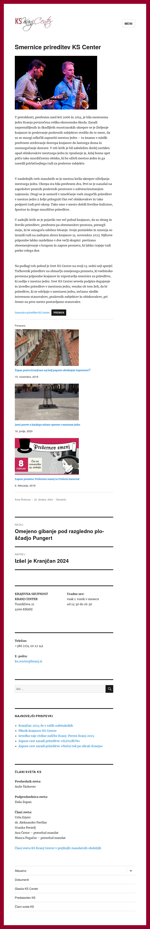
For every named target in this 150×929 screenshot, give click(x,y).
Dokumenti (22, 880)
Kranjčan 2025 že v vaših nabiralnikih (45, 725)
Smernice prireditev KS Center (32, 312)
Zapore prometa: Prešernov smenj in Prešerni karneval (47, 479)
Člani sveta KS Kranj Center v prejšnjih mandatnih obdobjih (58, 848)
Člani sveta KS (24, 906)
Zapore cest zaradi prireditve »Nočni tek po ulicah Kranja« (60, 746)
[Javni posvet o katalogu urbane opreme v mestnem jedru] (66, 402)
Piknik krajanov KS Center (37, 731)
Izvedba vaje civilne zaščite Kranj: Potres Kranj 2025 (56, 736)
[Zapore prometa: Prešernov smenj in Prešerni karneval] (66, 456)
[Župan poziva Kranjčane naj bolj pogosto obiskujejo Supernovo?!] (66, 347)
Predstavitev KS (25, 897)
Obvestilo (61, 499)
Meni (128, 23)
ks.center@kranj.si (28, 661)
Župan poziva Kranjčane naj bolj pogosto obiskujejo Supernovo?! (53, 370)
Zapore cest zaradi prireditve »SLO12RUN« (49, 741)
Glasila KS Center (26, 889)
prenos (59, 312)
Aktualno (20, 871)
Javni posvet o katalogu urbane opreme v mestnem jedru (47, 424)
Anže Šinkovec (23, 499)
